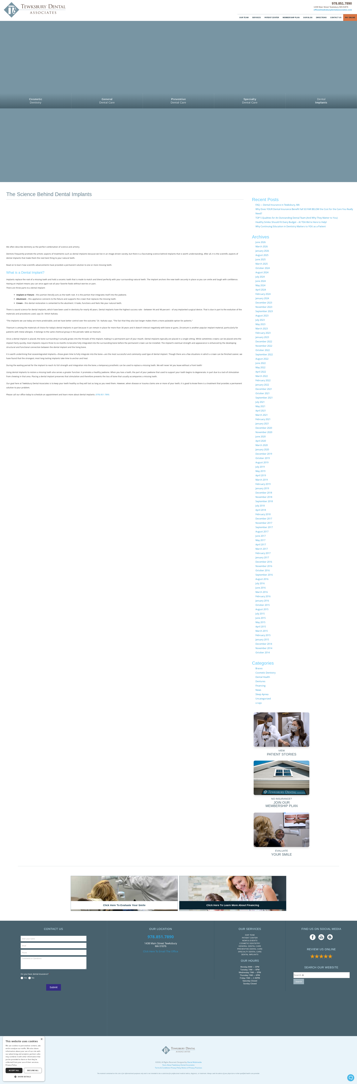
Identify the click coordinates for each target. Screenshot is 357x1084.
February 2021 (263, 419)
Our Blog (307, 18)
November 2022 (263, 345)
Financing (260, 685)
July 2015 (260, 613)
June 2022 (260, 363)
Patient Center (272, 18)
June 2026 (260, 242)
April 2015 (260, 626)
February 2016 (263, 596)
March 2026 (261, 246)
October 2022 (262, 350)
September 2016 (264, 574)
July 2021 (260, 402)
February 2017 (263, 553)
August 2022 (261, 358)
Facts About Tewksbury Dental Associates (178, 1065)
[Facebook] (312, 937)
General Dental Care (250, 946)
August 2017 (261, 531)
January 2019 (262, 488)
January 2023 (262, 337)
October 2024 (262, 268)
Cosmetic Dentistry (265, 672)
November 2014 (263, 648)
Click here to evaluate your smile (124, 905)
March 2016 (261, 592)
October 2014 (262, 652)
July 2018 (260, 505)
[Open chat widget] (350, 1077)
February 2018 (263, 514)
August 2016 (261, 579)
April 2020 (260, 440)
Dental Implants (249, 955)
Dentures (260, 681)
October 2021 (262, 393)
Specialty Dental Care (250, 952)
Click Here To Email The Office (160, 951)
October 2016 (262, 570)
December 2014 (263, 643)
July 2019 (260, 466)
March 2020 (261, 445)
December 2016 (263, 561)
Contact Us (335, 18)
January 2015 (262, 639)
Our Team (244, 18)
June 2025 (260, 259)
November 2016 (263, 566)
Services (256, 18)
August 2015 (261, 609)
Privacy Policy (176, 1068)
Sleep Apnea (261, 694)
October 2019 (262, 458)
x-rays (258, 702)
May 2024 (260, 285)
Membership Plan (291, 18)
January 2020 (262, 449)
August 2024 (261, 272)
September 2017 (264, 527)
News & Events (249, 941)
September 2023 (264, 311)
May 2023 (260, 324)
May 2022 (260, 367)
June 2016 (260, 587)
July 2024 (260, 276)
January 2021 (262, 423)
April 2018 (260, 509)
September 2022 (264, 354)
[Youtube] (321, 937)
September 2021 (264, 397)
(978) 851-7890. (103, 394)
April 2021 (260, 410)
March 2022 (261, 376)
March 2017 (261, 548)
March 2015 (261, 630)
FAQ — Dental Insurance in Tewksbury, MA (277, 204)
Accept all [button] (14, 1070)
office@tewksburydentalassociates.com (333, 10)
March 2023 (261, 328)
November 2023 (263, 306)
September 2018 (264, 501)
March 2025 (261, 263)
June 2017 (260, 535)
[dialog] (24, 1058)
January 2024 (262, 298)
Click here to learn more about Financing (232, 905)
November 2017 (263, 522)
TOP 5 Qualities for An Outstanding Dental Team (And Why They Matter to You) (296, 217)
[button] (24, 1076)
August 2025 (261, 255)
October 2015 (262, 605)
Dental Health (262, 677)
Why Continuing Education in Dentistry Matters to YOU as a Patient (290, 226)
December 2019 (263, 453)
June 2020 (260, 436)
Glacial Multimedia (194, 1062)
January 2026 (262, 250)
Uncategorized (263, 698)
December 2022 (263, 341)
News (258, 690)
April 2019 (260, 475)
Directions (321, 18)
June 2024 (260, 281)
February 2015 (263, 635)
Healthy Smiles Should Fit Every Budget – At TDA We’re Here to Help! (291, 222)
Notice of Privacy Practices (192, 1068)
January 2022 (262, 384)
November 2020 (263, 432)
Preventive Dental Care (249, 949)
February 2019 (263, 484)
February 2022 (263, 380)
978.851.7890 (342, 3)
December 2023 (263, 302)
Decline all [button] (32, 1070)
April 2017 (260, 544)
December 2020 (263, 427)
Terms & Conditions (162, 1068)
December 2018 (263, 492)
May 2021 (260, 406)
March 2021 (261, 414)
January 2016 (262, 600)
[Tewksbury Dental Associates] (47, 10)
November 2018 (263, 497)
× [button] (41, 1039)
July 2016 (260, 583)
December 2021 (263, 389)
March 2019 (261, 479)
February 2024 (263, 294)
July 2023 (260, 319)
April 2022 (260, 371)
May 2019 (260, 471)
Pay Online (350, 18)
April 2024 (260, 289)
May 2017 (260, 540)
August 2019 (261, 462)
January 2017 (262, 557)
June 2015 (260, 617)
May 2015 (260, 622)
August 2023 (261, 315)
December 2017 (263, 518)
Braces (259, 668)
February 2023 (263, 332)
